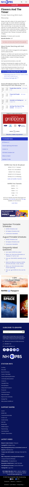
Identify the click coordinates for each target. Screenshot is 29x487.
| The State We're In (9, 461)
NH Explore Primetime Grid (12, 231)
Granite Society (4, 420)
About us (13, 481)
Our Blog (3, 367)
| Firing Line (9, 443)
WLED (19, 471)
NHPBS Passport (5, 426)
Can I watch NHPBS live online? (13, 252)
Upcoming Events (5, 431)
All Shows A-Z (5, 142)
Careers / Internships (5, 374)
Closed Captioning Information (10, 145)
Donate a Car (4, 417)
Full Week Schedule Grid (8, 152)
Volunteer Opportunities (6, 433)
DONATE (14, 5)
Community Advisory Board (7, 378)
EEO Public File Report (8, 472)
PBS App (23, 199)
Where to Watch (6, 156)
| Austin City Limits (11, 463)
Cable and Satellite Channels (15, 179)
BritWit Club (3, 413)
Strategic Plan (4, 399)
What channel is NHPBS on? (7, 401)
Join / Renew (13, 484)
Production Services (5, 392)
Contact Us (5, 149)
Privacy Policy (20, 484)
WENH (15, 471)
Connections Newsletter (12, 233)
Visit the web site (14, 71)
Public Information (5, 394)
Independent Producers (6, 387)
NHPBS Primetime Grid (11, 229)
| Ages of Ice (7, 467)
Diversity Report (4, 385)
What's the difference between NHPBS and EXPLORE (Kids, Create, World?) (15, 262)
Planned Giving (4, 429)
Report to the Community (6, 396)
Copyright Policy (4, 383)
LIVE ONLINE (12, 199)
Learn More (14, 203)
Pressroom (3, 390)
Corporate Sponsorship (6, 415)
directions (21, 341)
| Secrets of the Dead (12, 465)
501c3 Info (3, 369)
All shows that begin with (11, 78)
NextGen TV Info (6, 159)
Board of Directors (5, 372)
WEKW (24, 471)
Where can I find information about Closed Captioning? (14, 266)
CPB (18, 479)
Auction (3, 411)
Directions (6, 484)
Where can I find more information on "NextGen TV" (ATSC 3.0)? (15, 255)
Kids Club (3, 422)
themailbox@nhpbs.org (9, 346)
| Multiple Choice (8, 445)
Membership (4, 424)
